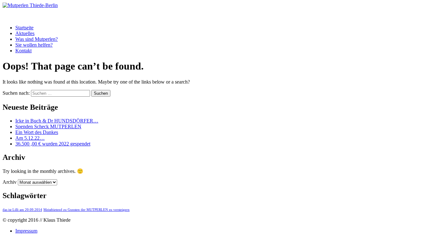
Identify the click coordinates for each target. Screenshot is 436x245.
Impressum (26, 231)
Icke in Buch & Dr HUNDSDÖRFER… (56, 120)
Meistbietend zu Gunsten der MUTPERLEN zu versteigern (86, 210)
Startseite (24, 27)
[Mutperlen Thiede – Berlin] (30, 5)
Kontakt (23, 50)
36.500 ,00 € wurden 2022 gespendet (52, 143)
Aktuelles (24, 33)
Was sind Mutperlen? (36, 39)
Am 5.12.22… (30, 138)
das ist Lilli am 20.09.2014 (22, 210)
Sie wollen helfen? (34, 45)
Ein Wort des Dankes (36, 132)
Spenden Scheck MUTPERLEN (48, 126)
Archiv (10, 182)
